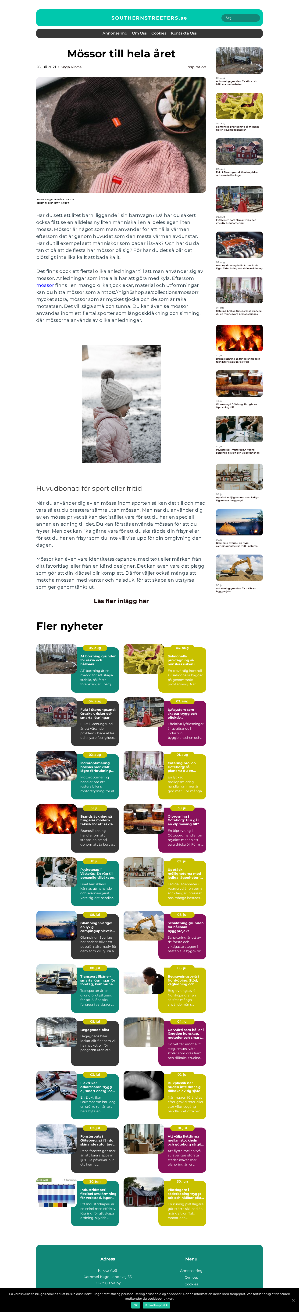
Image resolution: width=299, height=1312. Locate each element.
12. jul (95, 861)
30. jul (182, 808)
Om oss (139, 33)
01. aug (182, 755)
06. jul (182, 968)
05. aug (95, 648)
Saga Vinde (71, 67)
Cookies (158, 33)
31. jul (95, 808)
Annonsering (115, 33)
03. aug (182, 701)
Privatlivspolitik (156, 1305)
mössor (45, 285)
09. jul (182, 861)
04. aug (182, 648)
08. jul (95, 915)
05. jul (95, 1021)
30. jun (95, 1181)
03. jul (95, 1075)
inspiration (196, 67)
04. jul (182, 1021)
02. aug (95, 755)
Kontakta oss (184, 33)
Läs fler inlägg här (121, 600)
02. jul (182, 1075)
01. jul (182, 1128)
